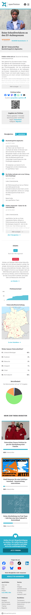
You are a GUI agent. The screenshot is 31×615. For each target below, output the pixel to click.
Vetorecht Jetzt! (21, 594)
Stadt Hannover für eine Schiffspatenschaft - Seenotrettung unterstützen (15, 481)
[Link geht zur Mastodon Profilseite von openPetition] (4, 568)
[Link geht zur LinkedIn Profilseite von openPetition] (27, 563)
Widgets (19, 587)
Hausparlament (21, 590)
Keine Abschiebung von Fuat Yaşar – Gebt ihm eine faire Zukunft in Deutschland (15, 518)
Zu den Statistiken (13, 342)
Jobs (3, 587)
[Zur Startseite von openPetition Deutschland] (11, 4)
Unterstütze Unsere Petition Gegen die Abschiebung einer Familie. (15, 444)
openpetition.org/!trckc (17, 98)
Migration (18, 121)
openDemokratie (22, 589)
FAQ (18, 585)
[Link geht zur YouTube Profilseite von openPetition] (19, 568)
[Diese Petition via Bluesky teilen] (9, 95)
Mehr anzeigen (14, 86)
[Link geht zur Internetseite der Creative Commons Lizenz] (3, 613)
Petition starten (6, 604)
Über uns (4, 585)
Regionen (4, 608)
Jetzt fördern (15, 550)
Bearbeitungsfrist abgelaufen (14, 140)
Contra (15, 259)
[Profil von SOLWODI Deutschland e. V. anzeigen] (6, 40)
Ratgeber (4, 600)
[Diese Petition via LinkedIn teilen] (15, 95)
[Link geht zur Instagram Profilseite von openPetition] (11, 563)
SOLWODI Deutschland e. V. (20, 41)
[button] (25, 4)
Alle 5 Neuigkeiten (13, 235)
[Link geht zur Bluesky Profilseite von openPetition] (11, 568)
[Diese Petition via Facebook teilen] (5, 95)
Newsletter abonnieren (15, 576)
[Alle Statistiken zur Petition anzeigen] (15, 339)
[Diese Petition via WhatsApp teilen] (18, 95)
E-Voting (19, 592)
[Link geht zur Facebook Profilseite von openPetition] (4, 563)
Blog (3, 589)
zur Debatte (14, 281)
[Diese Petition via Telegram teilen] (21, 95)
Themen (4, 606)
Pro (15, 250)
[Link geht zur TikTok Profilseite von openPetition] (19, 563)
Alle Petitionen (6, 602)
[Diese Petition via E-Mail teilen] (24, 95)
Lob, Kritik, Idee (6, 592)
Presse (4, 590)
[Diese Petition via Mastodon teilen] (12, 95)
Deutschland (17, 119)
